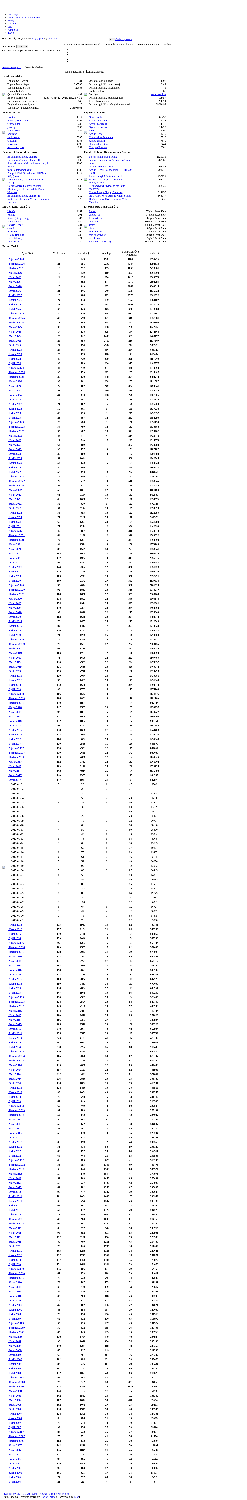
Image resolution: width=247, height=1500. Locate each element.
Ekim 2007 (14, 1422)
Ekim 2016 (14, 933)
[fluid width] (1, 5)
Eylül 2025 (14, 309)
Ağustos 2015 (16, 997)
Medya (11, 20)
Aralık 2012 (15, 1142)
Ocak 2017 (14, 779)
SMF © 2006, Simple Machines (50, 1493)
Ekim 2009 (14, 1314)
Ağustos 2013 (16, 1105)
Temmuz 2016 (16, 947)
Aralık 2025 (15, 295)
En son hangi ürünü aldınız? (22, 156)
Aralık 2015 (15, 979)
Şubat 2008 (15, 1404)
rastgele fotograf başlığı (19, 169)
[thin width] (4, 5)
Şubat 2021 (15, 558)
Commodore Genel (99, 144)
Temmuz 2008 (16, 1382)
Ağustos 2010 (16, 1268)
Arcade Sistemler (98, 123)
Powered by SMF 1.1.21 (16, 1493)
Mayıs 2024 (15, 381)
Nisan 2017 (14, 766)
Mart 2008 (14, 1400)
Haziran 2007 (16, 1440)
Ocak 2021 (14, 562)
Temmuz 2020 (16, 589)
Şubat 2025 (15, 340)
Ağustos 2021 (16, 530)
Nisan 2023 (14, 440)
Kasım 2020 (15, 571)
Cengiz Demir (14, 224)
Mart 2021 (14, 553)
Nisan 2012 (14, 1178)
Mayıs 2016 (15, 956)
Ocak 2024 (14, 399)
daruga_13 (94, 214)
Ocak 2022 (14, 508)
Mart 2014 (14, 1074)
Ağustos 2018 (16, 693)
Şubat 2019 (15, 666)
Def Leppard (95, 231)
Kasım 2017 (15, 734)
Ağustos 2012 (16, 1160)
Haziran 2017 (16, 757)
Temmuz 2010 (16, 1273)
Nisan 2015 (14, 1015)
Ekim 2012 (14, 1151)
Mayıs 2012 (15, 1173)
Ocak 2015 (14, 1028)
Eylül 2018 (14, 689)
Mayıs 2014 (15, 1065)
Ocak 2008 (14, 1409)
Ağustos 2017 (16, 748)
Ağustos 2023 (16, 422)
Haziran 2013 (16, 1114)
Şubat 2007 (15, 1459)
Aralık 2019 (15, 621)
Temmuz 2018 (16, 698)
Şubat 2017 (15, 775)
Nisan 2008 (14, 1395)
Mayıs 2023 (15, 435)
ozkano (11, 214)
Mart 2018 (14, 716)
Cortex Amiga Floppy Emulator (24, 185)
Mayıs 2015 (15, 1010)
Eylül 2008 (14, 1373)
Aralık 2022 (15, 458)
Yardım (12, 23)
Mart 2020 (14, 607)
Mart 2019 (14, 662)
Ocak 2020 (14, 616)
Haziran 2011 (16, 1223)
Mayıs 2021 (15, 544)
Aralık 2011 (15, 1196)
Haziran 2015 (16, 1006)
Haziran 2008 (16, 1386)
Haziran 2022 (16, 485)
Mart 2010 (14, 1291)
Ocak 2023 (14, 453)
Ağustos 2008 (16, 1377)
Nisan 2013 (14, 1124)
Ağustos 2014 (16, 1051)
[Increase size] (5, 5)
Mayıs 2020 (15, 598)
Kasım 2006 (15, 1472)
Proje (91, 130)
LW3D (11, 117)
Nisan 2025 (14, 331)
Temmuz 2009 (16, 1327)
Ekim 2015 (14, 988)
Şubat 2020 (15, 612)
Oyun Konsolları (98, 127)
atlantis (92, 228)
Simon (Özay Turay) (18, 120)
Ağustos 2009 (16, 1323)
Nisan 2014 (14, 1069)
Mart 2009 (14, 1345)
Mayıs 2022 (15, 490)
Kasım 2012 (15, 1146)
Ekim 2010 (14, 1259)
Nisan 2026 (14, 277)
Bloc (76, 1496)
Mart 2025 (14, 336)
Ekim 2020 (14, 576)
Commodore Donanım (101, 137)
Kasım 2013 (15, 1092)
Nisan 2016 (14, 961)
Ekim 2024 (14, 358)
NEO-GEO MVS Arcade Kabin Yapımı (110, 195)
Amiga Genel (96, 133)
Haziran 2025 (16, 322)
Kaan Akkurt (96, 218)
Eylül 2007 (14, 1427)
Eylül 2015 (14, 992)
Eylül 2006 (14, 1481)
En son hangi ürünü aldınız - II (23, 195)
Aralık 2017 (15, 730)
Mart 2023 (14, 444)
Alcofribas (94, 238)
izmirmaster (13, 137)
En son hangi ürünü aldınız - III (24, 160)
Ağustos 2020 (16, 585)
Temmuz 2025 (16, 318)
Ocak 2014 (14, 1083)
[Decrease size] (8, 5)
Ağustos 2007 (16, 1431)
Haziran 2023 (16, 431)
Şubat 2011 (14, 1241)
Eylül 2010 (14, 1264)
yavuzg (11, 127)
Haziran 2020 (16, 594)
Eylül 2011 (14, 1210)
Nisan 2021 (14, 549)
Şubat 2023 (15, 449)
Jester (92, 224)
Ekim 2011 (14, 1205)
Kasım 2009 (15, 1309)
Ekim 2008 (14, 1368)
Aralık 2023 (15, 404)
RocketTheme (47, 1496)
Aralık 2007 (15, 1413)
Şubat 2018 (15, 721)
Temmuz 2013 (16, 1110)
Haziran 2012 (16, 1169)
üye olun (53, 38)
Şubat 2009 (15, 1350)
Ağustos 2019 (16, 639)
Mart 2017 (14, 770)
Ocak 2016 (14, 974)
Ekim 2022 (14, 467)
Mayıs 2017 (15, 761)
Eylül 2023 (14, 417)
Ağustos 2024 (16, 367)
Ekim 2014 (14, 1042)
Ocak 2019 (14, 671)
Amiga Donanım (98, 120)
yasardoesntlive (158, 94)
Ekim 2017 (14, 739)
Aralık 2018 (15, 675)
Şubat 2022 (15, 503)
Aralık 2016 (15, 924)
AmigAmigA (14, 221)
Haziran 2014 (16, 1060)
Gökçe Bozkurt (15, 234)
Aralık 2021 (15, 512)
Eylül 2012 (14, 1155)
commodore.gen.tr (11, 67)
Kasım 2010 (15, 1255)
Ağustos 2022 (16, 476)
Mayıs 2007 (15, 1445)
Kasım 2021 (15, 517)
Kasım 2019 (15, 625)
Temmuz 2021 (16, 535)
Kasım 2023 (15, 408)
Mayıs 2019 (15, 653)
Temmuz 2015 (16, 1001)
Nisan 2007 (14, 1450)
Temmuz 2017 (16, 752)
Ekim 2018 (14, 684)
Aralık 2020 (15, 567)
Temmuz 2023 (16, 426)
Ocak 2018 (14, 725)
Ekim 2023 (14, 413)
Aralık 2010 (15, 1250)
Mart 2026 (14, 281)
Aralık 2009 (15, 1305)
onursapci (12, 133)
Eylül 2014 (14, 1047)
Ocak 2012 (14, 1191)
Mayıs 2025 (15, 327)
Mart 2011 (14, 1237)
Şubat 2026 (15, 286)
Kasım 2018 (15, 680)
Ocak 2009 (14, 1354)
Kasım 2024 (15, 354)
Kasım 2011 (15, 1200)
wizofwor (12, 144)
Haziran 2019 (16, 648)
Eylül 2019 (14, 635)
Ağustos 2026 (16, 259)
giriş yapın (37, 38)
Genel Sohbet (96, 117)
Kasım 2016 (15, 929)
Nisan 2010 (14, 1287)
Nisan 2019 (14, 657)
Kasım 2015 (15, 983)
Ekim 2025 (14, 304)
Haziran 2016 (16, 951)
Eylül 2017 (14, 743)
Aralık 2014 (15, 1033)
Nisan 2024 (14, 386)
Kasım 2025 (15, 299)
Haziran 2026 (16, 268)
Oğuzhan (12, 140)
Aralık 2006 (15, 1468)
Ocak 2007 (14, 1463)
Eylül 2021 (14, 526)
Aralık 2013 (15, 1087)
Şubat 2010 (15, 1296)
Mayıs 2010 (15, 1282)
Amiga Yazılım (97, 140)
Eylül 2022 (14, 472)
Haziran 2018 (16, 702)
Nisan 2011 (14, 1232)
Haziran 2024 (16, 376)
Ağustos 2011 (16, 1214)
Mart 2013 (14, 1128)
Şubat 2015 (15, 1024)
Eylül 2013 (14, 1101)
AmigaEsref (13, 130)
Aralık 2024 (15, 349)
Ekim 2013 (14, 1096)
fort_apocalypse (15, 147)
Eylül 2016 (14, 938)
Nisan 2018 (14, 712)
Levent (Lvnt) (14, 238)
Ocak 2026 (14, 290)
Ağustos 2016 (16, 942)
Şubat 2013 (15, 1133)
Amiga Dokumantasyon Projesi (24, 17)
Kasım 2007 (15, 1418)
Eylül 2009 (14, 1318)
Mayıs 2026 (15, 272)
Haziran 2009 (16, 1332)
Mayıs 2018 (15, 707)
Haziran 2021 (16, 539)
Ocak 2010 (14, 1300)
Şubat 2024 (15, 395)
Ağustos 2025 (16, 313)
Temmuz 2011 (16, 1219)
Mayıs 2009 (15, 1336)
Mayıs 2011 (15, 1228)
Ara (10, 26)
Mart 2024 (14, 390)
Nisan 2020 (14, 603)
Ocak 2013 (14, 1137)
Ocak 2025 (14, 345)
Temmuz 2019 (16, 644)
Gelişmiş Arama (123, 39)
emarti (10, 228)
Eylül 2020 (14, 580)
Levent (92, 211)
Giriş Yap (13, 29)
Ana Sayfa (13, 14)
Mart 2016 (14, 965)
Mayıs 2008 (15, 1391)
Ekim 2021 (14, 521)
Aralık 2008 (15, 1359)
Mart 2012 (14, 1182)
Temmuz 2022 (16, 481)
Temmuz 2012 (16, 1164)
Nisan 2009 (14, 1341)
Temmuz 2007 (16, 1436)
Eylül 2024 (14, 363)
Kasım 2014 (15, 1038)
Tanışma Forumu (98, 147)
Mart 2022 (14, 499)
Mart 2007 (14, 1454)
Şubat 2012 (15, 1187)
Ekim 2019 (14, 630)
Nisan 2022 (14, 494)
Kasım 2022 (15, 462)
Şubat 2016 (15, 970)
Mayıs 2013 (15, 1119)
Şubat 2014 (15, 1078)
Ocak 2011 (14, 1246)
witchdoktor (13, 123)
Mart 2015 (14, 1019)
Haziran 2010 (16, 1277)
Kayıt (11, 32)
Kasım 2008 (15, 1363)
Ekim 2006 (14, 1477)
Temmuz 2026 (16, 263)
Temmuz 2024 (16, 372)
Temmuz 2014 (16, 1056)
